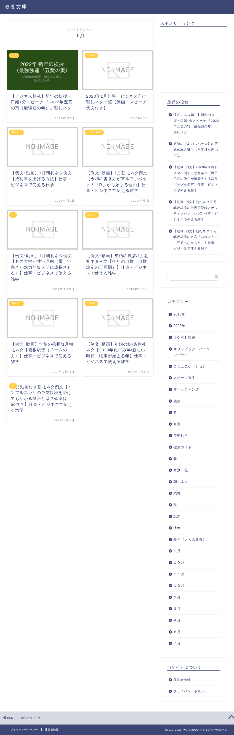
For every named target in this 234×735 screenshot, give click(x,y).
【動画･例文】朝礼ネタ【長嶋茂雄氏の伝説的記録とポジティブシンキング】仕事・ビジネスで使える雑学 (195, 210)
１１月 (178, 574)
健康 (177, 401)
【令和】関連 (184, 337)
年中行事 (180, 435)
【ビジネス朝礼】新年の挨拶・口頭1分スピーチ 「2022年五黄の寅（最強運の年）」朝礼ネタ (196, 123)
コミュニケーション (189, 366)
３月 (177, 608)
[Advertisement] (197, 58)
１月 (177, 551)
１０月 (178, 562)
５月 (177, 632)
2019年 (179, 314)
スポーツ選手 (184, 378)
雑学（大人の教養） (189, 539)
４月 (177, 620)
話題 (177, 516)
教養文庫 (16, 6)
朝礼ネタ (180, 482)
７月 (177, 643)
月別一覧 (180, 470)
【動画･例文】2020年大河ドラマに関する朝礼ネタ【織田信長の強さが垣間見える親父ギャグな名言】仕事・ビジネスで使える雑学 (195, 178)
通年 (177, 528)
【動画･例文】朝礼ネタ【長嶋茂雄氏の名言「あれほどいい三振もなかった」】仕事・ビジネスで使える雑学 (195, 239)
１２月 (178, 585)
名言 (177, 424)
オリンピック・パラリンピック (191, 352)
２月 (177, 597)
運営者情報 (182, 680)
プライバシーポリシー (190, 691)
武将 (177, 493)
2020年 (179, 326)
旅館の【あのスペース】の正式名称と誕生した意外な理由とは (195, 149)
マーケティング (186, 389)
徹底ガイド (182, 447)
